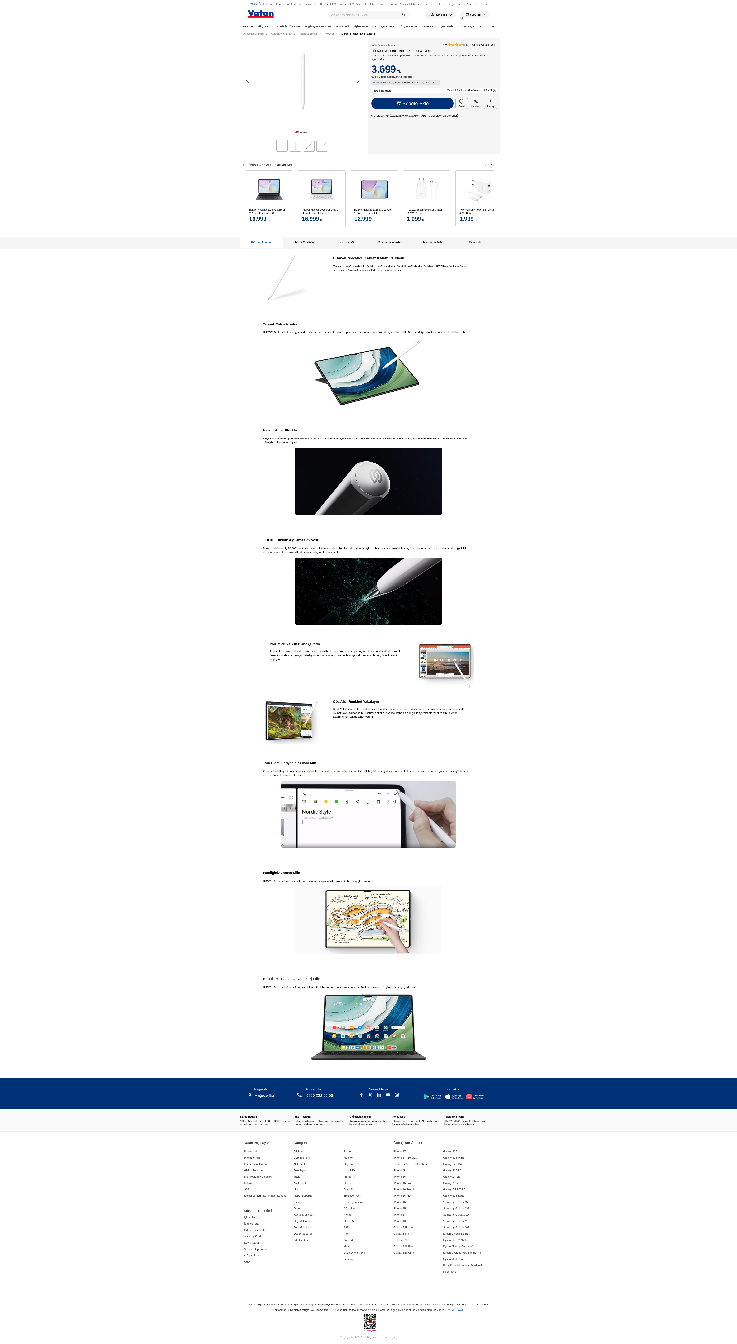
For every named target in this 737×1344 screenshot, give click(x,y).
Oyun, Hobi (446, 26)
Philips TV (350, 1176)
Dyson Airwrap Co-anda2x (459, 1246)
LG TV (347, 1183)
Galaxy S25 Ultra (453, 1157)
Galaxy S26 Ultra (403, 1252)
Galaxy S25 (450, 1151)
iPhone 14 (399, 1214)
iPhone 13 (399, 1221)
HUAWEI (329, 33)
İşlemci (348, 1214)
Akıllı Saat (300, 1183)
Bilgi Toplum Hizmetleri (258, 1176)
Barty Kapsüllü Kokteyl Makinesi (462, 1265)
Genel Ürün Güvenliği (444, 116)
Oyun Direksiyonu (354, 1252)
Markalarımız (252, 1157)
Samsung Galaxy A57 (456, 1202)
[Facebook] (361, 1095)
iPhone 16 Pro (402, 1183)
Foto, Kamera (384, 26)
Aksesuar (428, 26)
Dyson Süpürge (303, 1233)
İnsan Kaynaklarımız (256, 1164)
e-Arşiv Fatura (252, 1255)
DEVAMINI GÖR (454, 1309)
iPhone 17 (399, 1151)
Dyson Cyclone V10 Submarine (462, 1252)
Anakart (348, 1240)
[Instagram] (397, 1095)
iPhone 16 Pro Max (405, 1189)
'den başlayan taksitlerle (391, 76)
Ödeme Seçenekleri (256, 1230)
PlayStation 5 (351, 1164)
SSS (246, 1189)
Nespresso (449, 1271)
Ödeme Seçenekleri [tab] (390, 242)
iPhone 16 (399, 1176)
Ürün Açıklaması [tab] (261, 242)
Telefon (248, 26)
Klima (297, 1202)
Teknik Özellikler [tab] (304, 242)
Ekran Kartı (350, 1221)
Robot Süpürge (303, 1195)
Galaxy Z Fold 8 (403, 1227)
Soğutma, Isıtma (469, 26)
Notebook (300, 1164)
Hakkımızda (251, 1151)
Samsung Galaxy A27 (456, 1214)
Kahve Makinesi (303, 1214)
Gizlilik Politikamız (255, 1170)
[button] (358, 80)
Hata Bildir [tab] (475, 242)
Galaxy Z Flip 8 (402, 1233)
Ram (346, 1233)
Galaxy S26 (400, 1240)
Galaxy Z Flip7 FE (454, 1189)
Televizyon (300, 1170)
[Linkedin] (379, 1095)
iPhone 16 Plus (402, 1195)
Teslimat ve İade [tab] (432, 242)
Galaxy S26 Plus (403, 1246)
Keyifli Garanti (252, 1242)
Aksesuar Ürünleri (253, 33)
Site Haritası (301, 1240)
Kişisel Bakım (362, 26)
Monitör (348, 1157)
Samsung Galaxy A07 (456, 1227)
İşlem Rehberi (252, 1217)
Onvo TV (349, 1189)
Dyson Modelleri (453, 1259)
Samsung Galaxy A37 (456, 1208)
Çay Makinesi (302, 1221)
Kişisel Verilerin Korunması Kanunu (265, 1195)
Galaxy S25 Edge (453, 1195)
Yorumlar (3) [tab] (347, 242)
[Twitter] (370, 1095)
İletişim (248, 1183)
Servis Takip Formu (256, 1249)
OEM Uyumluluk (353, 1202)
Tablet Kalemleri (308, 33)
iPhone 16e (400, 1202)
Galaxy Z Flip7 (452, 1183)
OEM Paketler (352, 1208)
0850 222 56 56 (319, 1095)
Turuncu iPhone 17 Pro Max (410, 1164)
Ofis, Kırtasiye (407, 26)
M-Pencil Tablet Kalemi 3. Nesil (358, 33)
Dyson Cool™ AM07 (455, 1240)
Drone (297, 1208)
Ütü (296, 1189)
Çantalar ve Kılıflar (281, 33)
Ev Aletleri (342, 26)
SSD (346, 1227)
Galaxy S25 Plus (453, 1164)
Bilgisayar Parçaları (318, 26)
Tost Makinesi (302, 1227)
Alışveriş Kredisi (253, 1236)
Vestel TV (349, 1170)
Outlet (490, 26)
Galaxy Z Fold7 (452, 1176)
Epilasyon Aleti (352, 1195)
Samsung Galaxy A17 (456, 1221)
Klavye (348, 1246)
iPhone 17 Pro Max (405, 1157)
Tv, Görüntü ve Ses (287, 26)
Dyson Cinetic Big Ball (456, 1233)
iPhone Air (399, 1170)
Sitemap (349, 1259)
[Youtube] (388, 1095)
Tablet (297, 1176)
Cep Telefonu (302, 1157)
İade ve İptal (251, 1223)
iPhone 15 (399, 1208)
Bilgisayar (264, 26)
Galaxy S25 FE (452, 1170)
